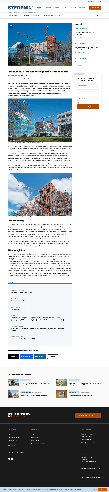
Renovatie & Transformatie (51, 15)
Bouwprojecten (14, 15)
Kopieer (52, 356)
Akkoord (103, 489)
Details (94, 489)
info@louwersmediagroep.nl (91, 443)
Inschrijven (88, 106)
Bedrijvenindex (95, 7)
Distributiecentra (13, 449)
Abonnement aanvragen (38, 444)
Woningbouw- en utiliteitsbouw (13, 444)
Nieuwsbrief (82, 7)
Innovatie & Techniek (31, 15)
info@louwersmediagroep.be (91, 468)
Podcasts (57, 7)
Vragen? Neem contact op (87, 415)
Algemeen (11, 434)
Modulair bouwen (14, 75)
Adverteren (73, 7)
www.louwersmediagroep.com (91, 477)
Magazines (48, 7)
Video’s (65, 7)
